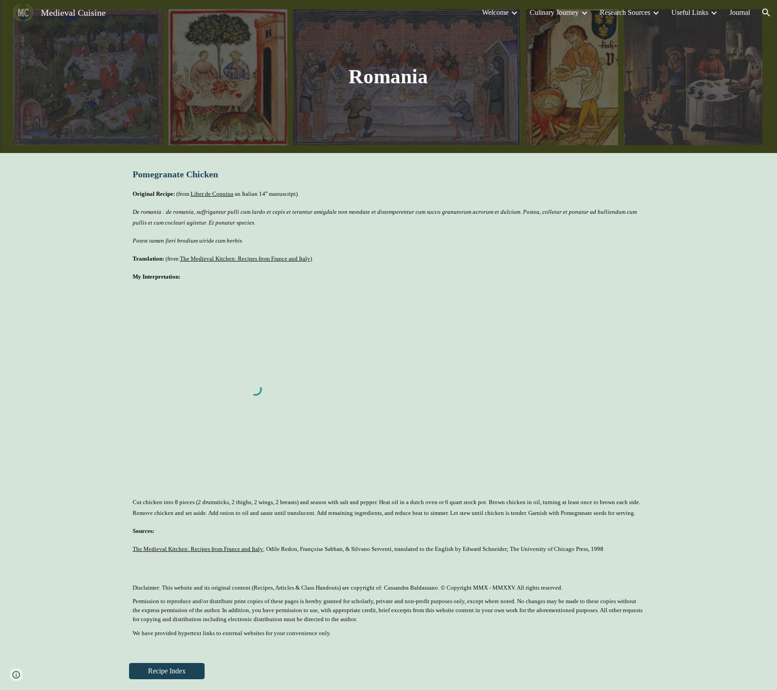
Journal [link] (739, 12)
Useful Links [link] (689, 12)
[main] (388, 77)
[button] (766, 12)
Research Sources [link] (625, 12)
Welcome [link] (495, 12)
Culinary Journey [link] (554, 12)
